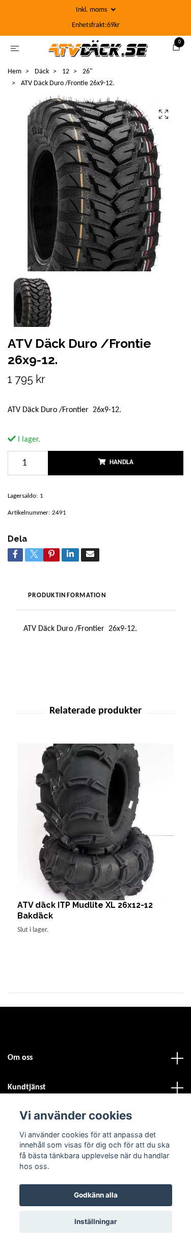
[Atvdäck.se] (108, 52)
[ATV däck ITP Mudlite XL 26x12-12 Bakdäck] (95, 841)
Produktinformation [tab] (67, 615)
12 (65, 91)
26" (88, 91)
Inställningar (95, 1221)
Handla (121, 482)
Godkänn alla (96, 1195)
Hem (14, 91)
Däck (42, 91)
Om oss (20, 1078)
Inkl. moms (92, 10)
